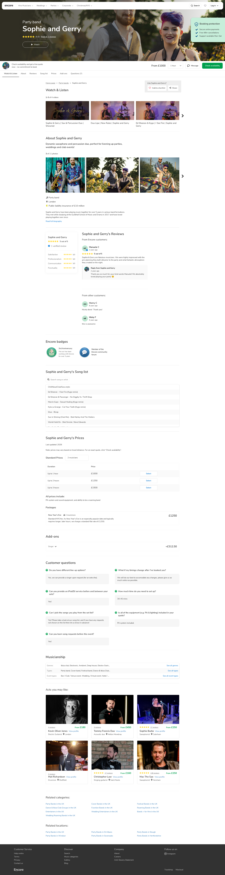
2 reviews (51, 774)
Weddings (41, 5)
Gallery (67, 860)
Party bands (64, 83)
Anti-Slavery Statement (124, 860)
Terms (16, 856)
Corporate (66, 5)
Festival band (86, 670)
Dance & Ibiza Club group (103, 670)
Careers (117, 856)
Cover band (75, 670)
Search (197, 5)
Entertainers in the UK (55, 811)
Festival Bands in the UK (147, 804)
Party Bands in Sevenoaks (102, 836)
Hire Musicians (24, 5)
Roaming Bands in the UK (147, 807)
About (116, 853)
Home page (50, 83)
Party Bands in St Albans (101, 832)
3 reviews (97, 727)
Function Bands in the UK (101, 807)
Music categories (71, 856)
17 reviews (154, 727)
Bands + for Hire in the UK (148, 811)
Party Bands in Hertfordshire (149, 836)
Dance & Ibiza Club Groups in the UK (61, 807)
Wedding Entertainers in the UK (104, 811)
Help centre (19, 853)
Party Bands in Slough (146, 832)
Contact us (18, 863)
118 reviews (154, 773)
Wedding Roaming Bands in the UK (60, 815)
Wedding (85, 676)
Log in (213, 5)
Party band (65, 670)
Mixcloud (179, 869)
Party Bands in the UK (55, 804)
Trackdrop (168, 869)
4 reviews (51, 727)
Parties (53, 5)
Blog (66, 863)
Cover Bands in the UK (100, 804)
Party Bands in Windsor (56, 836)
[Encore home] (9, 5)
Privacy (17, 860)
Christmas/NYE (83, 5)
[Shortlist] (205, 6)
